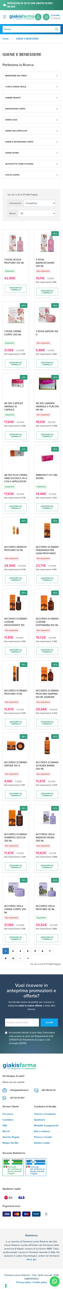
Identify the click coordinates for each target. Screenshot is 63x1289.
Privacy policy (23, 1282)
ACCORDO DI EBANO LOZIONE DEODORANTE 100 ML (15, 623)
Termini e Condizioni (45, 1114)
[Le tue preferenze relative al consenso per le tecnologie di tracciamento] (6, 1286)
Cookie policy (40, 1282)
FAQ (5, 1125)
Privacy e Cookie (43, 1137)
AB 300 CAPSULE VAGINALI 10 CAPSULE (13, 407)
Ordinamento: (15, 203)
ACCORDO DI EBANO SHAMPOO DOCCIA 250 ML (15, 838)
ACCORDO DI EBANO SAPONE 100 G (15, 764)
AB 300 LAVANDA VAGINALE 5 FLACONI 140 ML (47, 407)
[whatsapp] (55, 1281)
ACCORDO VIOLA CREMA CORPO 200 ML (15, 909)
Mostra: (12, 213)
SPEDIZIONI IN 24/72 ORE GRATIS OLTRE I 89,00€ (30, 5)
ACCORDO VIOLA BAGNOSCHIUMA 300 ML (45, 838)
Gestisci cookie (42, 1143)
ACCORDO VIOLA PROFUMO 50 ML (45, 907)
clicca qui (31, 1259)
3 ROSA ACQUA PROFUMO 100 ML (14, 261)
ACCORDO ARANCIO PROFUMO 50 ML (15, 548)
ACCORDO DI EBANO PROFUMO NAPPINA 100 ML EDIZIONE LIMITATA (47, 695)
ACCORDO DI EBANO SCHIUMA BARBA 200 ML (47, 766)
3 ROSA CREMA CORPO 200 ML (12, 333)
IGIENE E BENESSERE (27, 39)
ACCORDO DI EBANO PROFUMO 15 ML (15, 692)
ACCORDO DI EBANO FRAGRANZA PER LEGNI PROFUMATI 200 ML (47, 551)
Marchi (6, 1131)
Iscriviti (49, 1022)
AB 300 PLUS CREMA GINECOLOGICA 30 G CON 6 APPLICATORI (15, 478)
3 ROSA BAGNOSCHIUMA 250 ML (45, 263)
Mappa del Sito (10, 1143)
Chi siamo (8, 1114)
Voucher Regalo (11, 1137)
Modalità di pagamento (46, 1125)
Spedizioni (39, 1120)
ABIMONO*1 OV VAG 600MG (46, 476)
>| (28, 958)
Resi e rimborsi (42, 1131)
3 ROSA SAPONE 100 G (47, 333)
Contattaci (8, 1120)
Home (6, 39)
